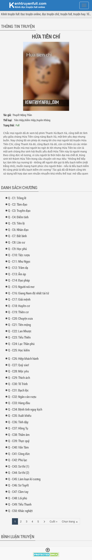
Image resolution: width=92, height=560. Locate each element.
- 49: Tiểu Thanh (20, 504)
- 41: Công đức (20, 454)
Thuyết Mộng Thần (22, 115)
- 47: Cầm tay (19, 491)
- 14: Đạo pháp (20, 280)
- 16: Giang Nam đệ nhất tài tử (29, 293)
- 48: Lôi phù (18, 498)
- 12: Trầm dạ (19, 267)
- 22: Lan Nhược (20, 331)
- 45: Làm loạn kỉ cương (25, 479)
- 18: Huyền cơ (20, 306)
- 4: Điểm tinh (19, 217)
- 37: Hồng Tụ (19, 428)
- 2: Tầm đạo (18, 204)
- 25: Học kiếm (20, 350)
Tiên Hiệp (19, 120)
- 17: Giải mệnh (20, 299)
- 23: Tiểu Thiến (20, 337)
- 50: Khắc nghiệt (21, 511)
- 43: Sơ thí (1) (19, 466)
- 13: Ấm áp (18, 274)
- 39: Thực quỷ (20, 441)
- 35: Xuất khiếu (20, 415)
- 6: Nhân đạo (19, 229)
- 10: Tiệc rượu (20, 255)
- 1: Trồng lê (18, 198)
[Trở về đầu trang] (48, 550)
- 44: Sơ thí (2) (19, 472)
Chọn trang (69, 521)
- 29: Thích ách (20, 377)
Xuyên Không (43, 120)
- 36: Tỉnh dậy (19, 422)
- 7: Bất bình (18, 236)
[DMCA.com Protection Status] (46, 554)
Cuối (54, 521)
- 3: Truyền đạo (20, 210)
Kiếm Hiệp (30, 120)
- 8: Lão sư (17, 242)
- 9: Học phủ (18, 249)
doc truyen (25, 5)
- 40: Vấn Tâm (19, 447)
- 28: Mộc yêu (19, 371)
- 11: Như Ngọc (20, 261)
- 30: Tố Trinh (19, 384)
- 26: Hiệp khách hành (24, 358)
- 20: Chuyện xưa (21, 318)
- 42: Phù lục (18, 460)
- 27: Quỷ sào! (19, 365)
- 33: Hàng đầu (20, 403)
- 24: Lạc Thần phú (22, 344)
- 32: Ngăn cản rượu (23, 396)
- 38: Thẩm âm (20, 434)
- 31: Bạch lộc (19, 390)
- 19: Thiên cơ (19, 312)
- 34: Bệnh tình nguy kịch (26, 409)
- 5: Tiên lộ (17, 223)
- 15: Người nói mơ (22, 287)
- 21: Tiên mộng (20, 324)
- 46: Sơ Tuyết (19, 485)
